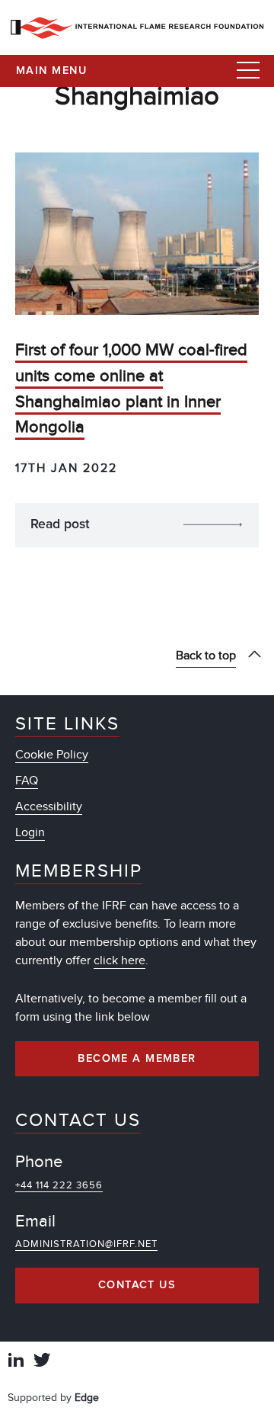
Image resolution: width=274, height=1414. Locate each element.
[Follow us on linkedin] (16, 1361)
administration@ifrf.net (86, 1244)
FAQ (26, 780)
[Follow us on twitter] (41, 1361)
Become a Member (137, 1058)
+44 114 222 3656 (59, 1185)
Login (30, 832)
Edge (87, 1397)
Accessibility (48, 806)
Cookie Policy (51, 754)
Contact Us (137, 1285)
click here (119, 960)
